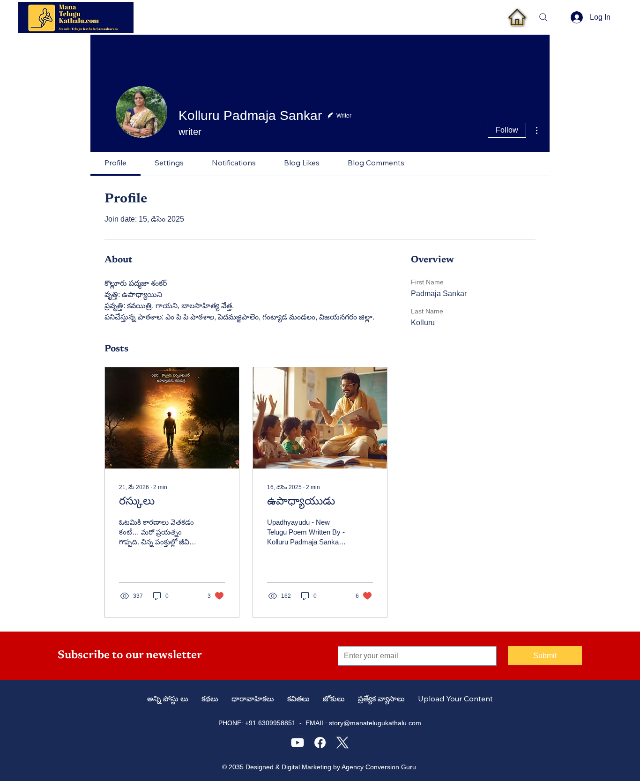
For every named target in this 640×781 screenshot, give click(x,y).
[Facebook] (320, 742)
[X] (342, 742)
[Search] (543, 17)
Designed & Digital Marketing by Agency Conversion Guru (331, 767)
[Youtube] (297, 742)
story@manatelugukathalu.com (375, 723)
